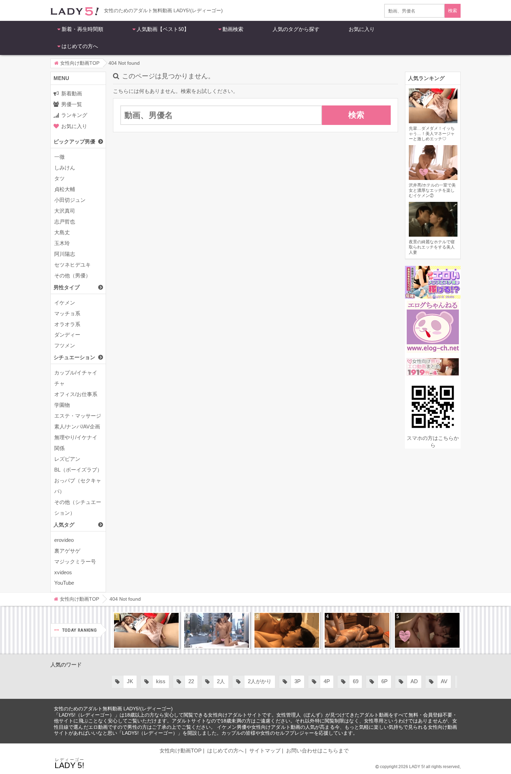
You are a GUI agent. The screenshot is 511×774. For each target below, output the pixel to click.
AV (444, 681)
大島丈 (62, 232)
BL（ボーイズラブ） (78, 470)
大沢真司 (64, 211)
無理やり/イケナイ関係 (75, 442)
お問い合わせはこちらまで (317, 750)
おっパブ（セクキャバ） (77, 485)
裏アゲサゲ (67, 551)
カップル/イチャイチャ (75, 378)
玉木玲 (62, 243)
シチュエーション (74, 357)
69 (355, 681)
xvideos (63, 572)
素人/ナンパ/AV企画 (77, 426)
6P (384, 681)
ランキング (74, 115)
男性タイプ (67, 287)
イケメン (64, 303)
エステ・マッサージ (77, 416)
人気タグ (64, 525)
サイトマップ (265, 750)
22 (191, 681)
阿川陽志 (64, 254)
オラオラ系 (67, 324)
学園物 (62, 405)
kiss (160, 681)
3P (297, 681)
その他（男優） (72, 275)
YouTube (64, 583)
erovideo (64, 540)
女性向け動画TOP (181, 750)
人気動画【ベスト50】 (163, 29)
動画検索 (232, 29)
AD (414, 681)
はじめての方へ (80, 46)
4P (327, 681)
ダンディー (67, 335)
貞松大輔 (64, 189)
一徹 (59, 157)
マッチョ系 (67, 313)
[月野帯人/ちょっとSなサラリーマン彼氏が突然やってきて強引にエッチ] (286, 630)
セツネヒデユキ (72, 265)
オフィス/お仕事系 (75, 394)
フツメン (64, 345)
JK (130, 681)
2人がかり (259, 681)
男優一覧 (71, 104)
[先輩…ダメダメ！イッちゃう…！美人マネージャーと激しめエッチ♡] (146, 630)
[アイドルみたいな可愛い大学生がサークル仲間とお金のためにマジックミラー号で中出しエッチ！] (216, 630)
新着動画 (71, 93)
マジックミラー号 (75, 561)
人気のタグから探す (296, 29)
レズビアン (67, 459)
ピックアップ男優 (74, 141)
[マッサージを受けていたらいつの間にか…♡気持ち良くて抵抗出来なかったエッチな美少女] (357, 630)
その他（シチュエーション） (77, 507)
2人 (221, 681)
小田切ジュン (70, 200)
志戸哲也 (64, 221)
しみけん (64, 168)
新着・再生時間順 (82, 29)
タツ (59, 178)
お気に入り (362, 29)
